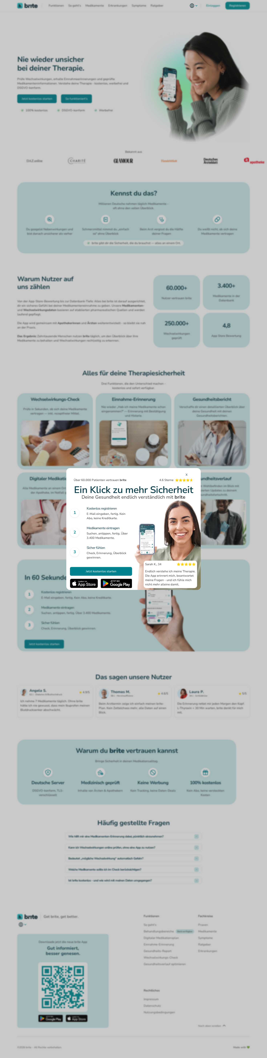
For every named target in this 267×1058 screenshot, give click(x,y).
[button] (193, 5)
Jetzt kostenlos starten (101, 571)
